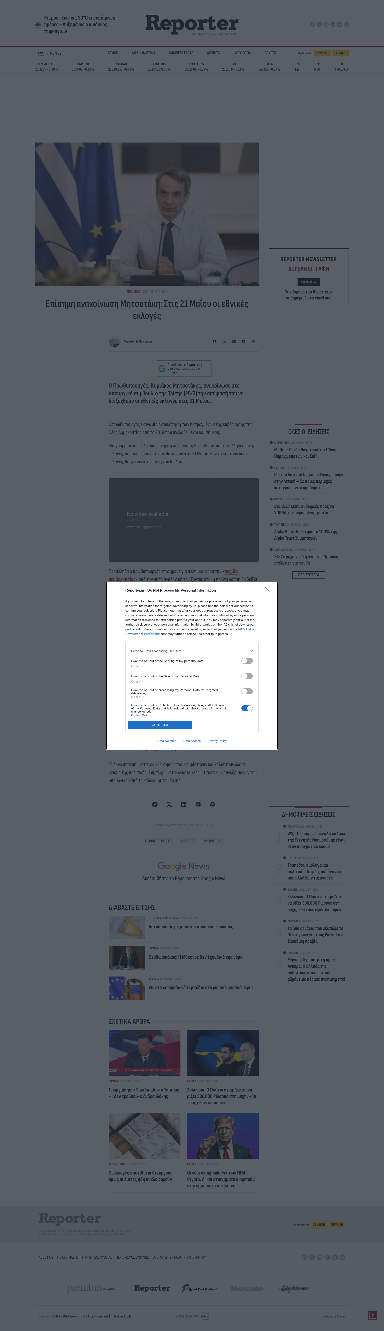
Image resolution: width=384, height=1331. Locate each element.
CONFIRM (160, 725)
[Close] (269, 590)
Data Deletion (166, 741)
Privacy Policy (217, 741)
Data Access (192, 741)
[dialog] (192, 665)
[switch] (247, 661)
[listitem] (192, 651)
